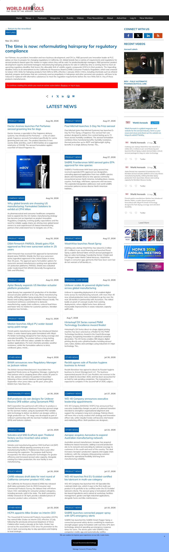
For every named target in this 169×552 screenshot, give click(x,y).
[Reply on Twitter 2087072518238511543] (126, 213)
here (78, 85)
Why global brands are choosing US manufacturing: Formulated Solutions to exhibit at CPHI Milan (29, 206)
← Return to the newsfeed (18, 28)
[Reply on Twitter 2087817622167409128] (126, 186)
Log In (133, 18)
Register (64, 85)
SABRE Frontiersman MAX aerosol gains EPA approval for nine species (89, 164)
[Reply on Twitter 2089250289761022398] (126, 159)
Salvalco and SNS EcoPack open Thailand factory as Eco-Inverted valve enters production (31, 437)
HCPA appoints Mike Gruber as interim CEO (32, 512)
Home (19, 18)
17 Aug (149, 143)
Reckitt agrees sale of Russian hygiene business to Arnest (86, 364)
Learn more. (104, 535)
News (28, 18)
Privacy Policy (91, 549)
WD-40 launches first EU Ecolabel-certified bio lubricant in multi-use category (88, 478)
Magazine (55, 18)
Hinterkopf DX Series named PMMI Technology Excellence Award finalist (85, 324)
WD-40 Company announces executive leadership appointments (86, 400)
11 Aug (149, 194)
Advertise (121, 18)
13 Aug (149, 167)
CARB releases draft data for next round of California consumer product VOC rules (31, 478)
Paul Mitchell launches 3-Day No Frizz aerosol (90, 126)
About (110, 18)
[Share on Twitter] (57, 96)
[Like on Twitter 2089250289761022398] (136, 159)
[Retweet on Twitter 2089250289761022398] (131, 159)
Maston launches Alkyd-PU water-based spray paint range (30, 325)
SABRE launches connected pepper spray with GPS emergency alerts (88, 514)
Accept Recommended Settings (84, 543)
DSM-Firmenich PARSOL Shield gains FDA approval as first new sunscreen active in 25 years (32, 246)
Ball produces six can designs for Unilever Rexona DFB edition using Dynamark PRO (31, 400)
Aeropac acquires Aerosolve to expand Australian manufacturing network (86, 436)
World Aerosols (137, 142)
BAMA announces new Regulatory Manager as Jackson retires (32, 364)
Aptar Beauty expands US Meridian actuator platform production (32, 287)
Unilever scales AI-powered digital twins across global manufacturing (87, 287)
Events (70, 18)
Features (42, 18)
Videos (80, 18)
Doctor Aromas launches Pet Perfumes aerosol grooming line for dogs (29, 127)
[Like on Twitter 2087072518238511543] (136, 213)
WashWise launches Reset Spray (83, 243)
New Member (146, 18)
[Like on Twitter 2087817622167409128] (136, 186)
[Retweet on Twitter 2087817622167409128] (131, 186)
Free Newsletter (95, 18)
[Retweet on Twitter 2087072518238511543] (131, 213)
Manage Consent (79, 549)
